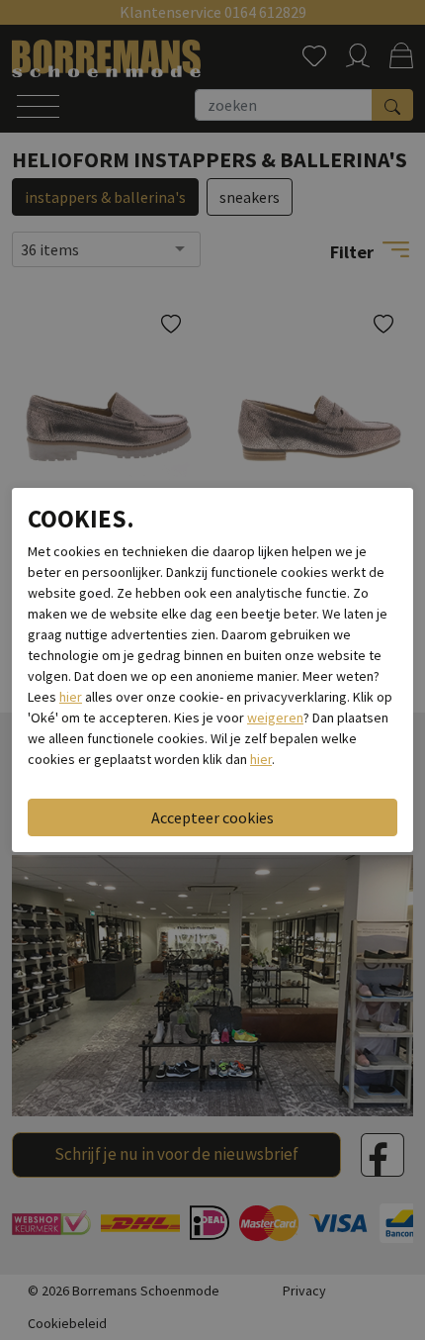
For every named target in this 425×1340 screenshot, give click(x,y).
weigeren (275, 717)
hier (70, 697)
